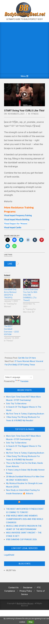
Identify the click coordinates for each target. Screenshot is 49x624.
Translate (24, 381)
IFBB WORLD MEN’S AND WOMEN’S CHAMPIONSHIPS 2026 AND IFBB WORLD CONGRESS (24, 519)
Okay (30, 622)
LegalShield (9, 555)
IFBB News (26, 502)
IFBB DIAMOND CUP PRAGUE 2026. (21, 539)
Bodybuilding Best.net (25, 603)
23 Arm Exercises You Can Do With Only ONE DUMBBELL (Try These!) (30, 294)
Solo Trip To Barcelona (16, 403)
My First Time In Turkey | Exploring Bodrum (25, 413)
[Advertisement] (24, 48)
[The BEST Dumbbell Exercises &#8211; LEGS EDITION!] (12, 320)
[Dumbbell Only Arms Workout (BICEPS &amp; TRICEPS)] (12, 283)
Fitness (35, 114)
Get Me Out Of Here (27, 358)
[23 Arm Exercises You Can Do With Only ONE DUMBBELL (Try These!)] (31, 283)
